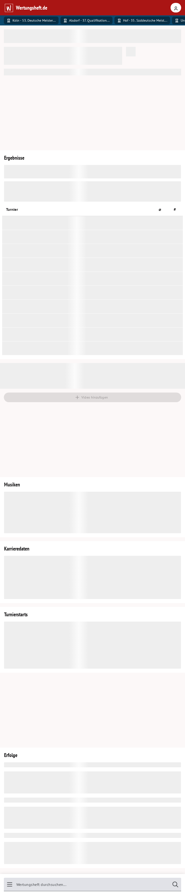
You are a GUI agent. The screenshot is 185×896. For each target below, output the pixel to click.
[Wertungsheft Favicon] (8, 7)
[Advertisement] (92, 112)
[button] (162, 209)
